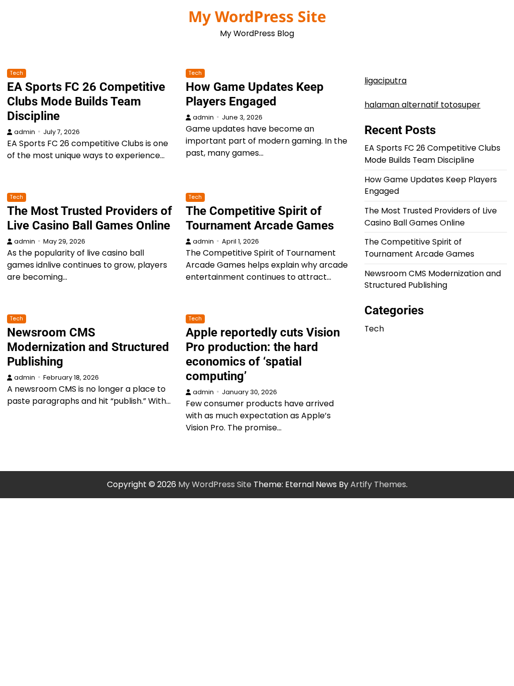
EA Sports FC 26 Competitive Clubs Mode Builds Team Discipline (86, 101)
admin (24, 132)
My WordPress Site (257, 16)
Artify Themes (378, 484)
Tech (16, 73)
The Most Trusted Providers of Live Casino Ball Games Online (89, 218)
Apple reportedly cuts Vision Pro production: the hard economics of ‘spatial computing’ (263, 354)
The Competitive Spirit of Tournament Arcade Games (260, 218)
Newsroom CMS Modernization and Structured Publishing (88, 347)
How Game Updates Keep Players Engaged (255, 94)
